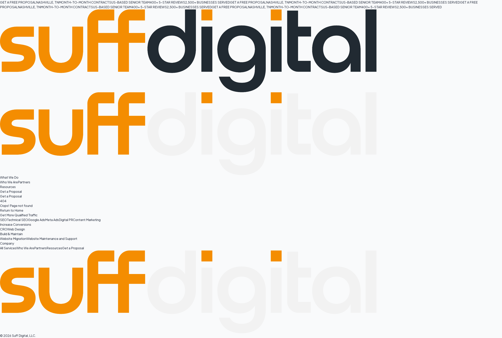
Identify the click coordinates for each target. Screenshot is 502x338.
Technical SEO (17, 220)
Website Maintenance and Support (51, 239)
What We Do (9, 177)
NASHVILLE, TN (47, 2)
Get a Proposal (11, 191)
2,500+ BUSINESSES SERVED (207, 2)
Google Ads (36, 220)
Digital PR (66, 220)
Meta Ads (52, 220)
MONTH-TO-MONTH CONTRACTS (85, 2)
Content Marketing (87, 220)
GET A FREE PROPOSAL (18, 2)
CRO (3, 229)
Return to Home (11, 210)
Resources (8, 187)
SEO (3, 220)
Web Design (16, 229)
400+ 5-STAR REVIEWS (167, 2)
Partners (24, 182)
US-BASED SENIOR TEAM (130, 2)
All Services (8, 248)
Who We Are (9, 182)
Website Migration (13, 239)
